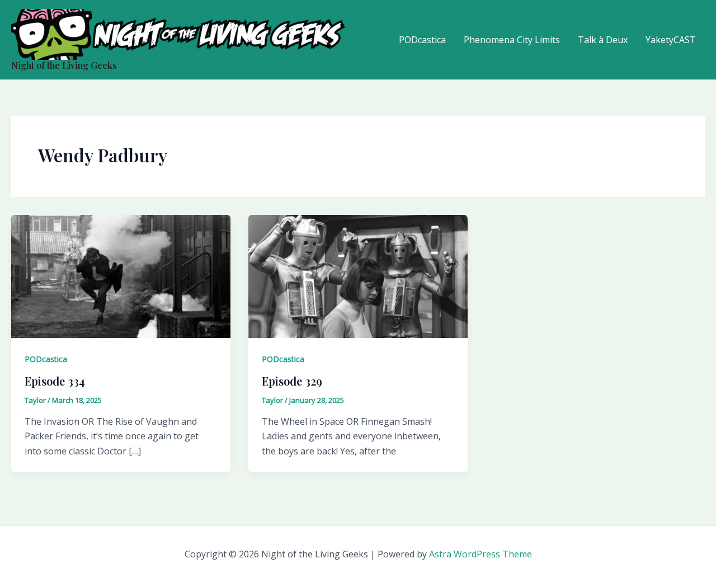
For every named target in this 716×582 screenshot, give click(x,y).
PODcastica (422, 40)
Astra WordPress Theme (480, 554)
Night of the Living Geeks (64, 65)
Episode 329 (292, 380)
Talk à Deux (603, 40)
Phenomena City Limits (512, 40)
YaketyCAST (671, 40)
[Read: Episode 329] (358, 276)
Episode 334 (55, 380)
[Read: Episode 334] (120, 276)
